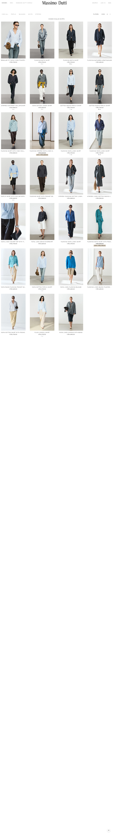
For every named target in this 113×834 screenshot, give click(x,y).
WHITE (30, 14)
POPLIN (13, 14)
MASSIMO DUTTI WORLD (24, 3)
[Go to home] (54, 3)
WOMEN (4, 3)
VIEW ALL (5, 14)
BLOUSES (22, 14)
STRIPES (38, 14)
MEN (11, 3)
